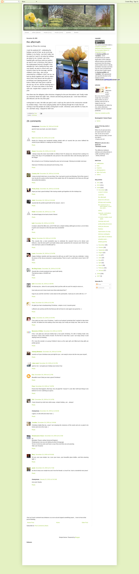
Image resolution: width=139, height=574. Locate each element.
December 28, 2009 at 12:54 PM (45, 253)
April (100, 263)
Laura (33, 253)
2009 (98, 187)
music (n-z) (47, 32)
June (100, 258)
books (76, 32)
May (99, 260)
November (101, 245)
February (101, 268)
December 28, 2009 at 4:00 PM (45, 318)
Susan (34, 151)
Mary (33, 454)
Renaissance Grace (38, 436)
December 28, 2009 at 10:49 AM (45, 200)
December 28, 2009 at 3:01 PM (51, 268)
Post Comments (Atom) (41, 525)
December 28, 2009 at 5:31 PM (48, 363)
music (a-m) (59, 32)
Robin (33, 212)
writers (99, 174)
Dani (33, 138)
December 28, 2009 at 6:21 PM (44, 374)
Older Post (85, 522)
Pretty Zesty (35, 189)
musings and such (103, 221)
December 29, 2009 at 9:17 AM (45, 468)
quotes (68, 32)
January (101, 270)
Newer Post (30, 522)
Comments (101, 288)
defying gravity (102, 241)
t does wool (35, 363)
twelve (98, 121)
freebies (100, 229)
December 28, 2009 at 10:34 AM (49, 173)
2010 (98, 185)
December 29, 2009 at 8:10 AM (54, 436)
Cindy (34, 318)
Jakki (33, 200)
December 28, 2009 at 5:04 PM (52, 351)
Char (109, 87)
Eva (33, 374)
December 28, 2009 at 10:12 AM (44, 138)
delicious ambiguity (104, 234)
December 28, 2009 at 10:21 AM (45, 151)
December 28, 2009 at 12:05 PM (44, 223)
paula (33, 468)
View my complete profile (102, 113)
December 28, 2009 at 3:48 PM (44, 284)
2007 (98, 276)
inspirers (99, 168)
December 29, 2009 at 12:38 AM (49, 411)
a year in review (103, 192)
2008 (98, 273)
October (100, 247)
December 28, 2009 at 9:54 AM (49, 126)
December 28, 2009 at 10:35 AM (49, 189)
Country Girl (35, 173)
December (101, 190)
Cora (33, 302)
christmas (34, 115)
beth (33, 284)
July (99, 255)
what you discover (103, 226)
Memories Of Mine (37, 331)
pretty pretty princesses (105, 224)
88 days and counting (104, 202)
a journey (101, 195)
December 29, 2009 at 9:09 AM (45, 454)
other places (36, 32)
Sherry (34, 238)
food (98, 166)
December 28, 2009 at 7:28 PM (45, 386)
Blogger (77, 537)
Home (58, 522)
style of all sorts (101, 172)
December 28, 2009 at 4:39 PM (53, 331)
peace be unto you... (104, 200)
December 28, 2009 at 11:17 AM (45, 212)
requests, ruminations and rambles (104, 213)
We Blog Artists (36, 268)
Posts (99, 284)
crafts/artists (100, 163)
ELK (33, 399)
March (100, 265)
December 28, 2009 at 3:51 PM (45, 302)
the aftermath (102, 197)
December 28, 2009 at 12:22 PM (46, 238)
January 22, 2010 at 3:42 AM (48, 479)
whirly (100, 210)
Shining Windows (37, 351)
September (101, 250)
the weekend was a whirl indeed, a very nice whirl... (104, 206)
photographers (101, 170)
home (27, 32)
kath (33, 223)
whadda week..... (103, 239)
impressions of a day (104, 231)
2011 (98, 182)
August (100, 252)
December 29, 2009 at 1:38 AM (47, 422)
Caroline (34, 422)
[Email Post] (41, 113)
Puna (33, 386)
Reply (33, 132)
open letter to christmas (105, 236)
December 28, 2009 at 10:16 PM (44, 399)
